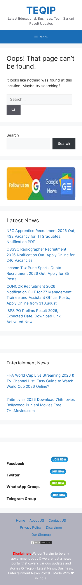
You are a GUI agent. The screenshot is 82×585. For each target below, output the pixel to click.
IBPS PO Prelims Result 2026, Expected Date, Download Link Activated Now (34, 316)
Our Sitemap (41, 535)
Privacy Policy (31, 527)
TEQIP (41, 10)
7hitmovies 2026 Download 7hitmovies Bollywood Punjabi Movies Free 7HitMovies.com (41, 405)
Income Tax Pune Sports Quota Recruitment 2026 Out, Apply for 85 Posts (38, 273)
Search (13, 135)
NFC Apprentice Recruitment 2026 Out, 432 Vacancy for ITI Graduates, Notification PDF (41, 236)
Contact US (57, 520)
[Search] (14, 110)
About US (37, 520)
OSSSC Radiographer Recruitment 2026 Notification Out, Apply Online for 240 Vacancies (41, 255)
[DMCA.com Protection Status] (41, 544)
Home (20, 520)
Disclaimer (54, 527)
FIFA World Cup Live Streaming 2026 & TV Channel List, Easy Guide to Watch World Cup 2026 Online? (40, 381)
